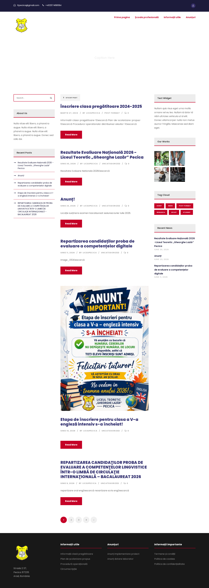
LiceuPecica (93, 113)
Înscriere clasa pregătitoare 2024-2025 (101, 106)
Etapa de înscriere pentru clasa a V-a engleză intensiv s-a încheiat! (99, 422)
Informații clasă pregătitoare (76, 554)
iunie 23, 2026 (68, 205)
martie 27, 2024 (69, 113)
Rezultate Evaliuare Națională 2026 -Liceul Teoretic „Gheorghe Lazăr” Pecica (102, 155)
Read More (71, 134)
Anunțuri (190, 17)
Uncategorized (111, 163)
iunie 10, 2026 (67, 430)
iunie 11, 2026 (67, 252)
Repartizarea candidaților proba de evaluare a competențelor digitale (97, 243)
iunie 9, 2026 (67, 483)
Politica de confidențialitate (169, 564)
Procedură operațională (73, 564)
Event (159, 206)
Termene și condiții (164, 554)
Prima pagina (122, 17)
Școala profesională (147, 17)
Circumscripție (68, 569)
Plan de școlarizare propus (75, 559)
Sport (174, 212)
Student (187, 212)
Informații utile (172, 17)
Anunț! (67, 199)
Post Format (112, 113)
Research (161, 212)
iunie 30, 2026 (68, 163)
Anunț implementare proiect (123, 554)
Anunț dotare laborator (120, 559)
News (170, 206)
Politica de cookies (164, 559)
